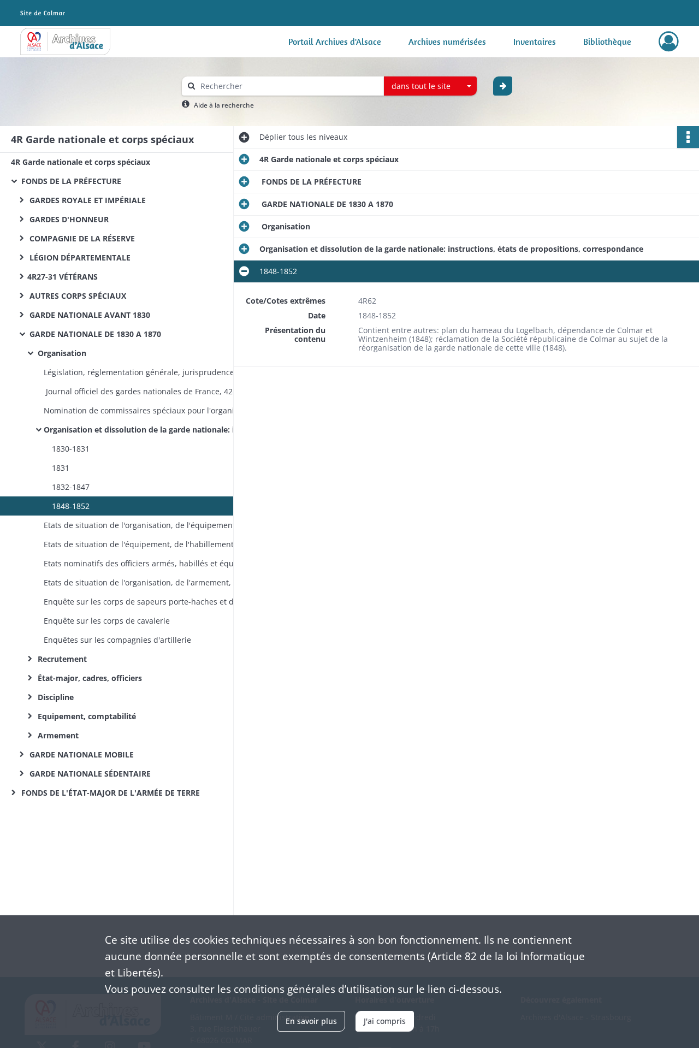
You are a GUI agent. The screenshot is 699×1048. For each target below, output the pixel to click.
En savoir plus (311, 1021)
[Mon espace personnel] (668, 41)
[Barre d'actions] (688, 137)
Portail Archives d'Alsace (334, 41)
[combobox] (430, 86)
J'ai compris (385, 1021)
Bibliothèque (607, 41)
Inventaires (534, 41)
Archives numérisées (447, 41)
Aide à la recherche (224, 105)
